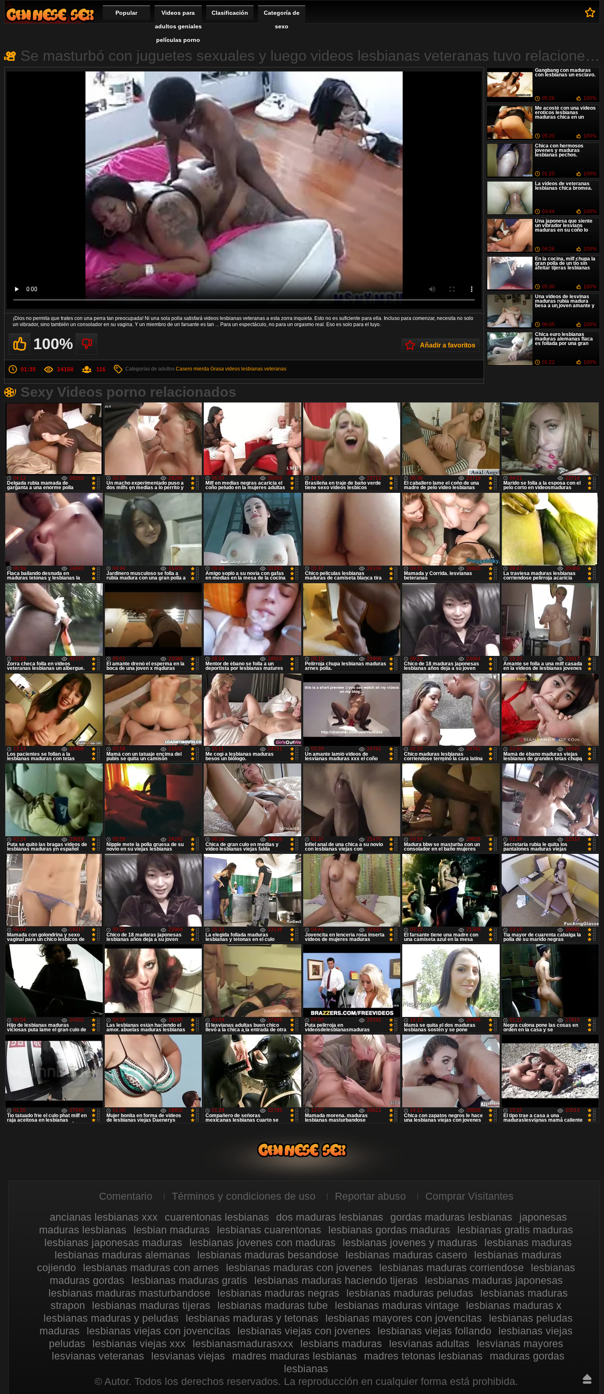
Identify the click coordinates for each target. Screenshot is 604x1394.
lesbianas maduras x (514, 1305)
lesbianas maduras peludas (409, 1293)
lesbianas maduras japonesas (494, 1280)
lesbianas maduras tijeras (151, 1305)
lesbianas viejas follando (434, 1330)
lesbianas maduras (528, 1242)
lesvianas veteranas (98, 1356)
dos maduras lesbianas (329, 1217)
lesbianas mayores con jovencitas (403, 1318)
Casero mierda (192, 369)
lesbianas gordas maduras (389, 1229)
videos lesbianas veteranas (255, 369)
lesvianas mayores (520, 1343)
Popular (126, 12)
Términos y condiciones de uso (244, 1196)
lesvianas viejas (188, 1356)
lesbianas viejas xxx (139, 1343)
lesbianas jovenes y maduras (410, 1242)
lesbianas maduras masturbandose (129, 1293)
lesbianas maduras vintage (397, 1305)
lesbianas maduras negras (278, 1293)
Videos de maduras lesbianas (50, 14)
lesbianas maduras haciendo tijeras (336, 1280)
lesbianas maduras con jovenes (299, 1267)
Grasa (217, 369)
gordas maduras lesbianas (451, 1217)
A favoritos (590, 12)
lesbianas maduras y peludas (111, 1318)
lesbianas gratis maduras (515, 1229)
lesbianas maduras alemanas (122, 1255)
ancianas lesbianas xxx (104, 1217)
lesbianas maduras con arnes (151, 1267)
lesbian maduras (172, 1229)
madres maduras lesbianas (294, 1356)
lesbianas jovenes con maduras (262, 1242)
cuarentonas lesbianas (217, 1217)
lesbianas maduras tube (272, 1305)
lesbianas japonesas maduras (113, 1242)
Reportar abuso (370, 1196)
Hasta (587, 1379)
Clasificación (230, 12)
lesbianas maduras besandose (268, 1255)
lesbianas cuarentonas (269, 1229)
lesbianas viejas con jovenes (304, 1330)
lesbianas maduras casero (406, 1255)
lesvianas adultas (429, 1343)
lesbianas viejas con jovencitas (159, 1330)
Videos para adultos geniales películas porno (178, 26)
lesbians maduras (341, 1343)
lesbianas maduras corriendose (451, 1267)
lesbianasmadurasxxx (243, 1343)
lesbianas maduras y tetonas (252, 1318)
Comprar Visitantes (469, 1196)
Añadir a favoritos (447, 345)
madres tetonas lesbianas (423, 1356)
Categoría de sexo (282, 19)
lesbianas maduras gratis (189, 1280)
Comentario (125, 1196)
